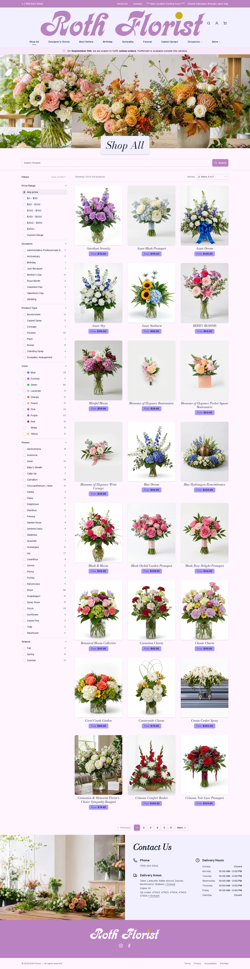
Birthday (108, 41)
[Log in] (216, 23)
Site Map (224, 963)
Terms (187, 963)
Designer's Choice (59, 41)
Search (222, 162)
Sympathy (128, 41)
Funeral (147, 41)
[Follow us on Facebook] (129, 946)
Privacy (197, 963)
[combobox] (212, 176)
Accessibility (210, 963)
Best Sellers (86, 41)
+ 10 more (154, 895)
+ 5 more (170, 884)
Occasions (194, 41)
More (215, 41)
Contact (137, 3)
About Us (122, 3)
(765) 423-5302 (33, 3)
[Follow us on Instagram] (121, 946)
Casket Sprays (169, 41)
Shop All (34, 41)
